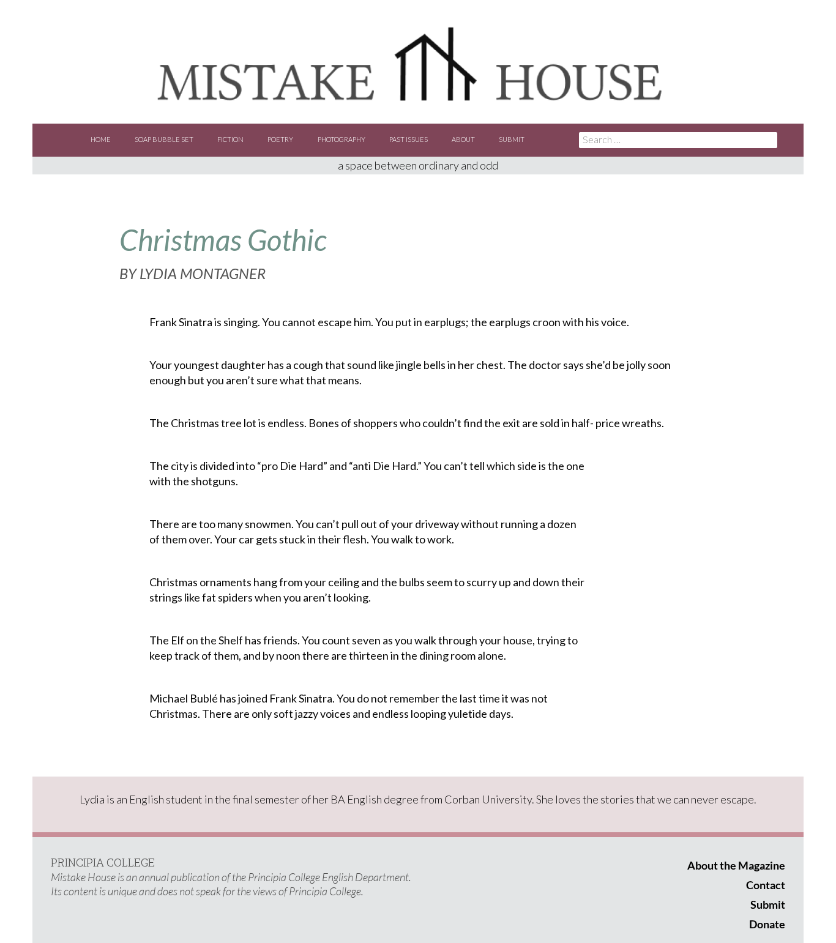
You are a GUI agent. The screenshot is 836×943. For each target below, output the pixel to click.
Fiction (230, 139)
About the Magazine (736, 865)
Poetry (280, 139)
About (463, 139)
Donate (767, 924)
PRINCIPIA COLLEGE (103, 862)
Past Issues (408, 139)
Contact (765, 885)
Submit (511, 139)
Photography (341, 139)
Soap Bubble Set (164, 139)
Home (101, 139)
